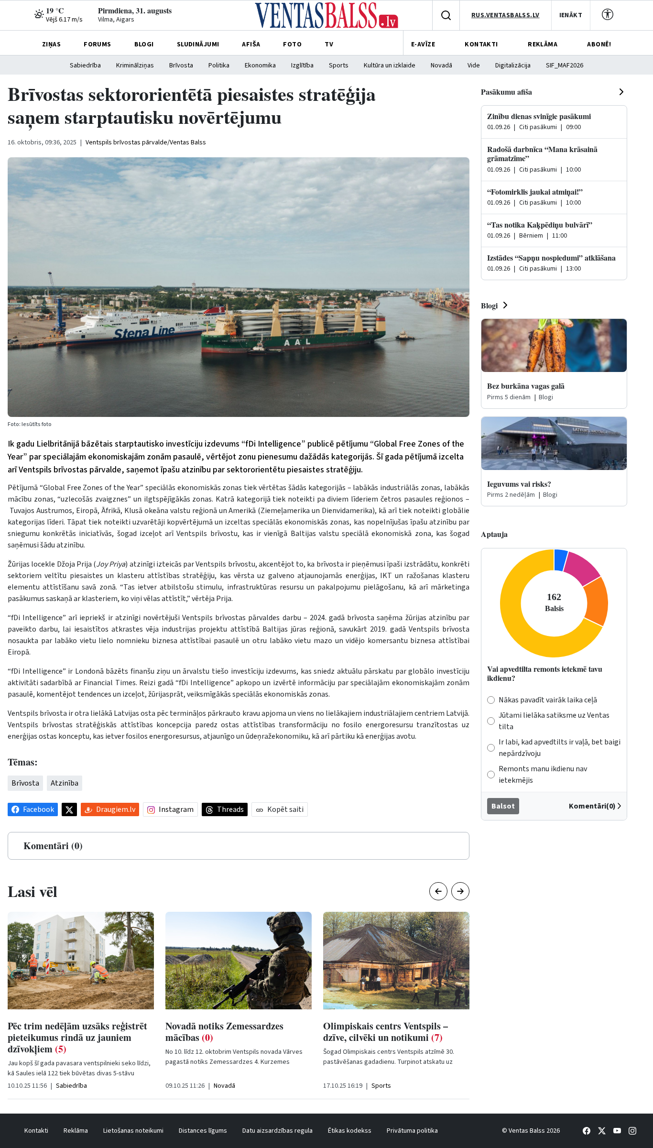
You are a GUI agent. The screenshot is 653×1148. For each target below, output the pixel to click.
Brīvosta (181, 65)
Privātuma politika (412, 1131)
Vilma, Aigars (116, 19)
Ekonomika (260, 65)
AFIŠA (251, 44)
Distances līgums (203, 1131)
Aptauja (494, 533)
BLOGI (144, 44)
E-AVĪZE (423, 44)
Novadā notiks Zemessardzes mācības (224, 1031)
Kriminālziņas (135, 65)
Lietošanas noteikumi (133, 1131)
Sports (338, 65)
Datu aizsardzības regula (277, 1131)
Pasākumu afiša (506, 91)
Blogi (489, 305)
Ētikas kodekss (349, 1131)
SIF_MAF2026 (564, 65)
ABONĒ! (599, 44)
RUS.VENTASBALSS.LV (505, 15)
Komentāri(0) (592, 806)
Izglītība (302, 65)
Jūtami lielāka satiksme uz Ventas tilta (554, 721)
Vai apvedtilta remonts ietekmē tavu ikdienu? (544, 673)
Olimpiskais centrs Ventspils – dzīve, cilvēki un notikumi (385, 1031)
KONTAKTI (481, 44)
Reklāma (76, 1131)
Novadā (441, 65)
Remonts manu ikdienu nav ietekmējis (543, 775)
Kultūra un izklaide (389, 65)
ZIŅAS (51, 44)
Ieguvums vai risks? (519, 483)
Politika (218, 65)
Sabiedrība (85, 65)
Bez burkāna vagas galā (526, 385)
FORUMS (97, 44)
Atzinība (64, 783)
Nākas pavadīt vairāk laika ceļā (548, 700)
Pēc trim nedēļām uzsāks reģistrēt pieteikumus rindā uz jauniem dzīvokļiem (77, 1037)
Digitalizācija (513, 65)
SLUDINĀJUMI (198, 44)
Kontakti (36, 1131)
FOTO (292, 44)
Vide (474, 65)
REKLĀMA (542, 44)
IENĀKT (571, 15)
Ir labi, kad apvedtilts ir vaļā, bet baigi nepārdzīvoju (559, 748)
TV (329, 44)
